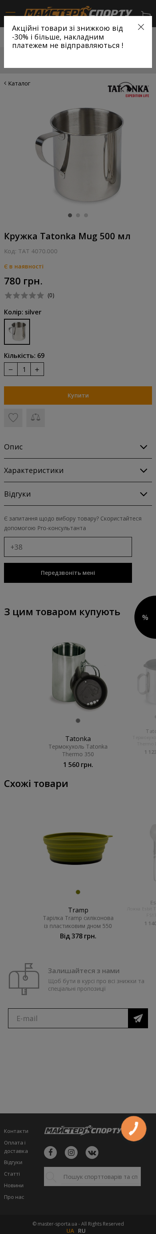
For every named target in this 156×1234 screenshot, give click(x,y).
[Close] (141, 27)
